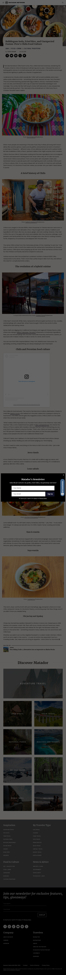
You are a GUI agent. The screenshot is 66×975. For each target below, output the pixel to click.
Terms (35, 498)
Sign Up (50, 494)
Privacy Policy (43, 498)
